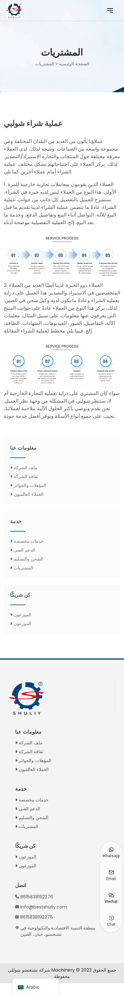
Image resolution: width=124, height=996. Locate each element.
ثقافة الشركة (26, 476)
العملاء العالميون (29, 494)
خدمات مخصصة (29, 541)
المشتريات (23, 568)
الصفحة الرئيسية (74, 64)
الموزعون (22, 614)
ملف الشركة (26, 467)
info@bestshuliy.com (43, 907)
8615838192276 (36, 897)
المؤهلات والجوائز (30, 485)
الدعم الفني (24, 550)
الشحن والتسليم (28, 559)
